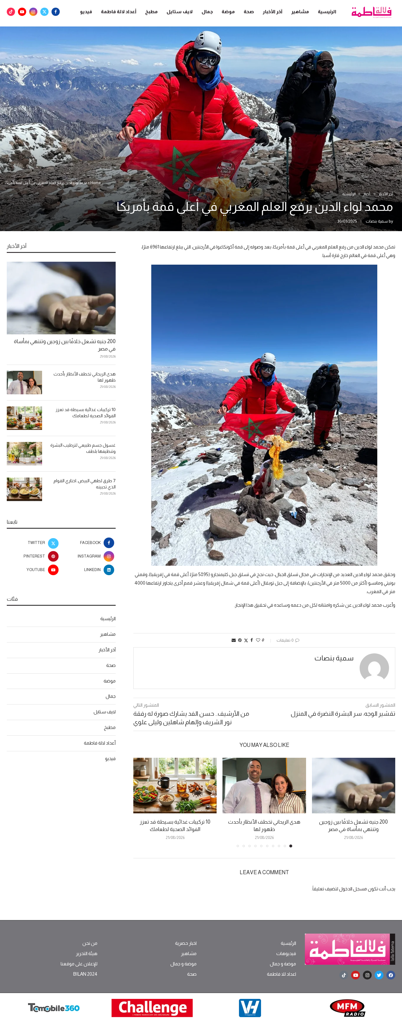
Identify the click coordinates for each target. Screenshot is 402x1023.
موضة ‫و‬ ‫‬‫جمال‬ (283, 964)
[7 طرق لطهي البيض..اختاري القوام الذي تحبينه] (24, 489)
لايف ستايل (180, 11)
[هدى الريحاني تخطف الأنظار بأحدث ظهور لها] (264, 785)
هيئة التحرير (86, 953)
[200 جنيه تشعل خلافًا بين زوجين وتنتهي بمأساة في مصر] (353, 785)
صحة (249, 11)
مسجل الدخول (353, 888)
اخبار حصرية (186, 943)
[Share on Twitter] (246, 640)
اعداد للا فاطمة (281, 974)
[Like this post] (258, 640)
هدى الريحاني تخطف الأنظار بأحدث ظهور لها (85, 377)
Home (95, 183)
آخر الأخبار (273, 11)
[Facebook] (56, 12)
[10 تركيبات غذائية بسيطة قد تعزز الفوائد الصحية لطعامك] (175, 785)
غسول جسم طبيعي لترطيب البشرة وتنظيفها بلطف (83, 448)
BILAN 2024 (85, 974)
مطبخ (151, 11)
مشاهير (300, 11)
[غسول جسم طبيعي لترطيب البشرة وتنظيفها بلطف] (24, 453)
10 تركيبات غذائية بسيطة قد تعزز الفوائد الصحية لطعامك (86, 412)
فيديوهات (286, 953)
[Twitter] (44, 12)
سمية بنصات (377, 221)
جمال (207, 11)
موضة (228, 11)
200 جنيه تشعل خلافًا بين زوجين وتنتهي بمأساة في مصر (65, 345)
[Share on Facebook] (251, 640)
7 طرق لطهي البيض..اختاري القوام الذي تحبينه (85, 483)
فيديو (86, 11)
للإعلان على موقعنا (79, 964)
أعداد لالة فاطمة (118, 11)
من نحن (89, 943)
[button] (141, 802)
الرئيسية (327, 11)
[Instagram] (33, 12)
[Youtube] (22, 12)
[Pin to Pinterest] (240, 640)
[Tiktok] (11, 12)
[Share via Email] (234, 640)
